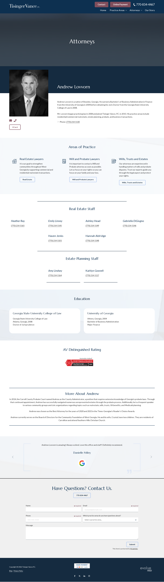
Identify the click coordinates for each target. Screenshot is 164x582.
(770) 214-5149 (92, 225)
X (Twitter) (79, 576)
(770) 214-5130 (15, 120)
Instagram (89, 576)
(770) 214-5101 (55, 240)
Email (85, 505)
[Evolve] (146, 568)
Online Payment (120, 4)
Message (29, 525)
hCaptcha (134, 549)
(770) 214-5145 (55, 225)
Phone (28, 516)
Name (28, 505)
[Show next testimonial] (151, 457)
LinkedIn (84, 576)
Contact (101, 4)
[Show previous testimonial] (12, 457)
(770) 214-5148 (92, 240)
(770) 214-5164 (55, 275)
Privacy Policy (18, 571)
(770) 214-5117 (92, 275)
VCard (15, 127)
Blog (10, 571)
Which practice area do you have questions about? (102, 516)
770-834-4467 (145, 4)
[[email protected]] (10, 120)
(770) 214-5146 (129, 225)
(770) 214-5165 (17, 225)
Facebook (75, 576)
